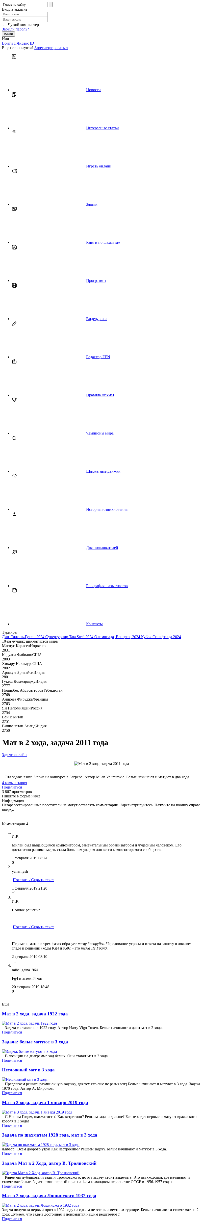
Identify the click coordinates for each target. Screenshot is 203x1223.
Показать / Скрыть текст (33, 880)
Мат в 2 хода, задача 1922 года (35, 1013)
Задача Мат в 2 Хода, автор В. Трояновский (49, 1163)
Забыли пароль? (15, 29)
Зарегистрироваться (51, 48)
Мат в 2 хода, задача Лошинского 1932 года (49, 1195)
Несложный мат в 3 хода (28, 1069)
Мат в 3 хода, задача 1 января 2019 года (45, 1102)
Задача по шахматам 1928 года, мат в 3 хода (49, 1135)
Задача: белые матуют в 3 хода (35, 1041)
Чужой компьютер (23, 25)
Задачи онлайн (14, 755)
